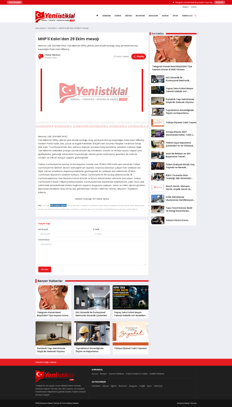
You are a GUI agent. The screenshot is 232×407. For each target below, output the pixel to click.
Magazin (153, 15)
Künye (194, 7)
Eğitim (128, 15)
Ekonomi (140, 15)
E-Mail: (96, 229)
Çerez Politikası (116, 373)
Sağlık (165, 15)
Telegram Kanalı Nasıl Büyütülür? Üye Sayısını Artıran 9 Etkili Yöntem (197, 2)
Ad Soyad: (43, 229)
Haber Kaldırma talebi (137, 373)
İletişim (186, 7)
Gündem (106, 15)
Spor (175, 15)
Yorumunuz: (44, 239)
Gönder (44, 269)
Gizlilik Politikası (157, 373)
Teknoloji (187, 15)
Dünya (118, 15)
